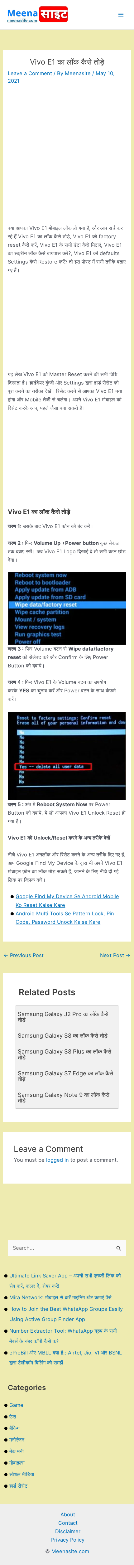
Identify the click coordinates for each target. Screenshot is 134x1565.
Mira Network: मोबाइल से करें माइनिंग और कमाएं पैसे (60, 1297)
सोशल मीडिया (21, 1474)
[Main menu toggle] (121, 15)
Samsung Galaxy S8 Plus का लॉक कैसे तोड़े (64, 1054)
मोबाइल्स (17, 1463)
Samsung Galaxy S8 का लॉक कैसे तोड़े (63, 1035)
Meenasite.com (70, 1551)
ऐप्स (12, 1416)
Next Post (115, 955)
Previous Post (23, 955)
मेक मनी (16, 1451)
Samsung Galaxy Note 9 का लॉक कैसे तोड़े (63, 1097)
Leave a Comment (30, 73)
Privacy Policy (67, 1540)
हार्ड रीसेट (18, 1486)
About (67, 1514)
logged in (57, 1160)
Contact (68, 1523)
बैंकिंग (14, 1428)
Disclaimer (67, 1531)
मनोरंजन (16, 1440)
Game (16, 1405)
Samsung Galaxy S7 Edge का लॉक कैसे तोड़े (65, 1076)
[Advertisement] (67, 157)
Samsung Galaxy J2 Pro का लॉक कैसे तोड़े (63, 1016)
